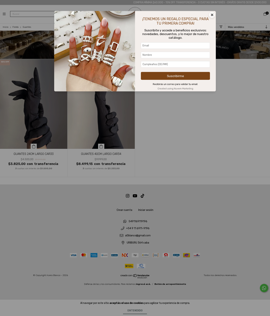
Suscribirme (175, 76)
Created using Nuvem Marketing (175, 88)
